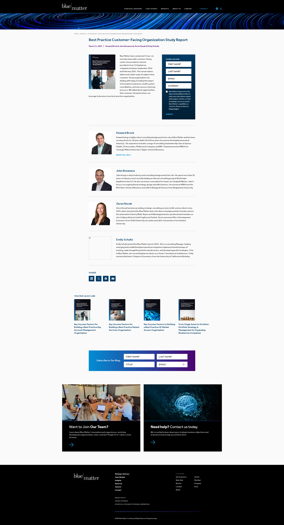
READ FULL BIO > (124, 155)
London (179, 487)
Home (76, 34)
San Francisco (181, 477)
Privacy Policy (173, 109)
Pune (196, 487)
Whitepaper (92, 34)
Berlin (178, 490)
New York (179, 480)
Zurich (196, 477)
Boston (178, 483)
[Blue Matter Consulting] (74, 6)
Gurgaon (197, 483)
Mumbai (197, 480)
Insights (83, 34)
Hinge (155, 518)
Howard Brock (111, 46)
